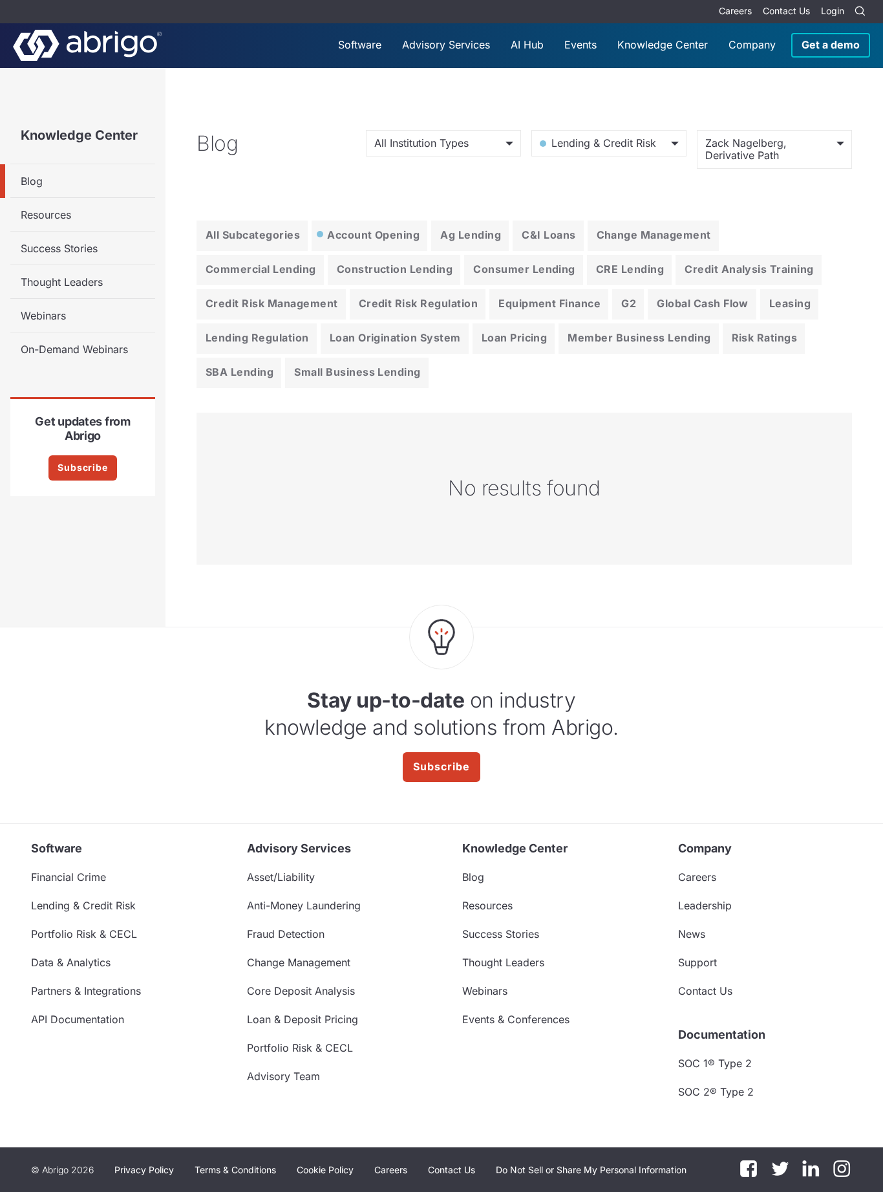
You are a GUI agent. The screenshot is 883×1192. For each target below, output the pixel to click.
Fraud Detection (285, 933)
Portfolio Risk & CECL (84, 933)
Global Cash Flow (703, 303)
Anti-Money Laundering (304, 905)
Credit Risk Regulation (418, 303)
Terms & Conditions (235, 1169)
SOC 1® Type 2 (715, 1063)
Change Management (654, 234)
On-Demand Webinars (74, 349)
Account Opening (373, 234)
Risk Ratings (765, 337)
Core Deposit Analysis (301, 990)
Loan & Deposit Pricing (302, 1019)
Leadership (705, 905)
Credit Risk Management (272, 303)
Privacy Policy (144, 1169)
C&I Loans (548, 234)
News (691, 933)
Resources (46, 214)
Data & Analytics (71, 962)
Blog (32, 181)
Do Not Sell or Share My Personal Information (591, 1169)
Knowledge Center (662, 44)
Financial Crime (68, 877)
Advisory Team (283, 1076)
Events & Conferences (515, 1019)
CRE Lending (630, 269)
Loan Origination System (395, 337)
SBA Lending (239, 371)
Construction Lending (395, 269)
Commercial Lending (261, 269)
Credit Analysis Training (749, 269)
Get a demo (831, 44)
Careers (735, 10)
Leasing (790, 303)
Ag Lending (470, 234)
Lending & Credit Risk (83, 905)
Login (832, 10)
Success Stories (59, 248)
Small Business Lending (357, 371)
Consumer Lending (524, 269)
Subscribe (83, 467)
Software (359, 44)
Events (580, 44)
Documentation (721, 1034)
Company (752, 44)
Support (697, 962)
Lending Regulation (257, 337)
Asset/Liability (281, 877)
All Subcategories (253, 234)
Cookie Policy (325, 1169)
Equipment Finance (549, 303)
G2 (628, 303)
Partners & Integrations (86, 990)
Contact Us (786, 10)
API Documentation (77, 1019)
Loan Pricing (515, 337)
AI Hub (527, 44)
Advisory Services (446, 44)
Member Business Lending (639, 337)
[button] (591, 1170)
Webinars (43, 315)
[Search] (859, 11)
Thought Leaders (62, 282)
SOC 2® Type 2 (716, 1091)
